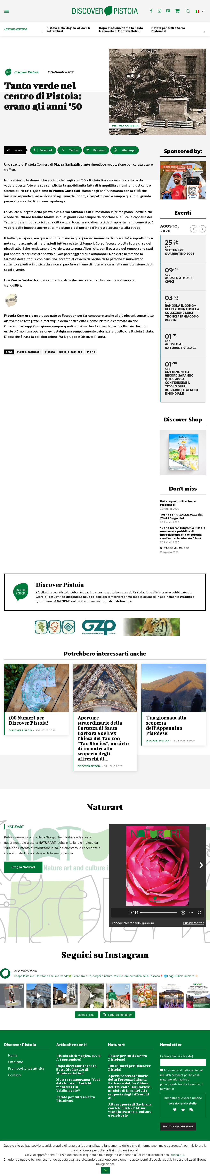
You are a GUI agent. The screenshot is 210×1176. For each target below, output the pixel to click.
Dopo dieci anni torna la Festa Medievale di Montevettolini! (121, 29)
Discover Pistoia (26, 72)
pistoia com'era (71, 352)
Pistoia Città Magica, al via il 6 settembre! (68, 29)
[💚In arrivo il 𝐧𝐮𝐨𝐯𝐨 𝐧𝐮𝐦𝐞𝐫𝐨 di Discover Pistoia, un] (12, 996)
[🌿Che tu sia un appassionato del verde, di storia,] (92, 996)
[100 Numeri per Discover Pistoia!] (36, 688)
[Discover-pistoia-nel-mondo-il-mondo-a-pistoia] (105, 11)
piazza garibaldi (29, 352)
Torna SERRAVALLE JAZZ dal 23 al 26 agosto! (181, 516)
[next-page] (204, 32)
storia (91, 352)
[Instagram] (159, 11)
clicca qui (177, 1155)
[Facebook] (151, 11)
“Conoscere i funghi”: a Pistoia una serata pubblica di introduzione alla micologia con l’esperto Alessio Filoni (182, 532)
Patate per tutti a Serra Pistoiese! (168, 29)
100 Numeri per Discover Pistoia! (28, 720)
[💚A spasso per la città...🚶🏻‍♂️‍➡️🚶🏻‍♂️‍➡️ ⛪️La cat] (65, 996)
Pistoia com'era (125, 126)
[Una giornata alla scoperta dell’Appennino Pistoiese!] (173, 688)
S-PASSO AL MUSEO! (175, 547)
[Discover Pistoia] (9, 72)
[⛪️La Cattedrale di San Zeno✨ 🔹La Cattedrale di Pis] (38, 996)
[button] (200, 11)
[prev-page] (42, 32)
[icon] (177, 11)
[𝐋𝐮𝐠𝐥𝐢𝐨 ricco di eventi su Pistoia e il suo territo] (118, 996)
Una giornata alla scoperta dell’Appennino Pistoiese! (166, 725)
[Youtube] (168, 11)
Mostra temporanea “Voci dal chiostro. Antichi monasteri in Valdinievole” (78, 1084)
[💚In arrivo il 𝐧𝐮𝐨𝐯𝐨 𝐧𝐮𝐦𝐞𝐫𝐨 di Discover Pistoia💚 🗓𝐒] (144, 996)
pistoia (50, 352)
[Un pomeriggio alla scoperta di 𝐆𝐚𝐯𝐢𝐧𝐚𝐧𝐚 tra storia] (198, 996)
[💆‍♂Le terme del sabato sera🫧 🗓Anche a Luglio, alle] (171, 996)
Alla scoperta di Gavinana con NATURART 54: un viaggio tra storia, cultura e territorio (130, 1109)
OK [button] (105, 1170)
